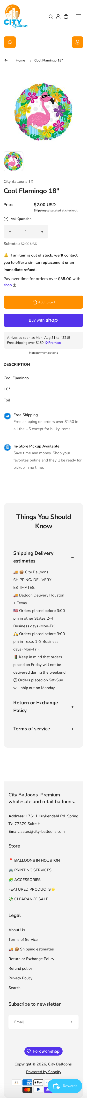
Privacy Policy (20, 978)
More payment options (43, 353)
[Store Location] (77, 42)
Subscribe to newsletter (34, 1004)
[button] (13, 161)
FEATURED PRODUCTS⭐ (32, 889)
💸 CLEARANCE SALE (28, 899)
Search (14, 987)
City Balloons (60, 1064)
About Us (16, 930)
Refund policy (20, 968)
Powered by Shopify (43, 1072)
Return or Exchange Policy (31, 959)
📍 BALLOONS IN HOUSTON (34, 860)
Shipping (40, 210)
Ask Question (21, 219)
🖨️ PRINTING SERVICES (29, 870)
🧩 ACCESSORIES (24, 879)
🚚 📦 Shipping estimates (31, 949)
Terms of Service (23, 939)
